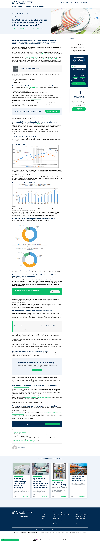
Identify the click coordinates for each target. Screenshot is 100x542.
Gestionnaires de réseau (80, 518)
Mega (46, 58)
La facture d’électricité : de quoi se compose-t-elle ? (76, 42)
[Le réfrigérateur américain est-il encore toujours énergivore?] (59, 471)
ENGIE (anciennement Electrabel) (31, 57)
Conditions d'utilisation (33, 532)
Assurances (27, 6)
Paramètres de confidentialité (62, 532)
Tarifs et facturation (18, 476)
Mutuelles (41, 6)
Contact (71, 2)
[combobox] (78, 66)
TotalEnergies (42, 58)
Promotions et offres (57, 523)
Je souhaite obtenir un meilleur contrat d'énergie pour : (79, 70)
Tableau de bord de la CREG (20, 432)
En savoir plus (25, 496)
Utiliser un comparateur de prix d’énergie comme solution (77, 51)
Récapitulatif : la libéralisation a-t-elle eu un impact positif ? (78, 48)
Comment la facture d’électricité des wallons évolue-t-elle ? (78, 45)
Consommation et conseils (57, 480)
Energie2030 (54, 58)
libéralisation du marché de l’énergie (21, 387)
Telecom (43, 518)
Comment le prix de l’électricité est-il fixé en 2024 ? (31, 68)
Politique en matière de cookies (47, 532)
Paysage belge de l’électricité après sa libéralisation (26, 441)
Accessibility (50, 535)
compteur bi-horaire (23, 127)
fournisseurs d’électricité (36, 99)
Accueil (13, 13)
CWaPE (38, 123)
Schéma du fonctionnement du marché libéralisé (24, 440)
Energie (14, 6)
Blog (18, 13)
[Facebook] (24, 519)
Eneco (49, 58)
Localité (72, 64)
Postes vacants (78, 520)
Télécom (34, 6)
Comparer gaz (56, 518)
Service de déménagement (81, 516)
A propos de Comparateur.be (81, 514)
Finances (20, 6)
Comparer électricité (57, 516)
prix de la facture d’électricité (31, 87)
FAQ (76, 523)
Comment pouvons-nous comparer (78, 532)
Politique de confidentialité (20, 532)
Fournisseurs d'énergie (58, 520)
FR (76, 2)
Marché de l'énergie (24, 13)
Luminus (36, 58)
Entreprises (55, 521)
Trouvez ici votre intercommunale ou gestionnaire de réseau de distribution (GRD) (34, 326)
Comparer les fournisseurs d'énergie (61, 514)
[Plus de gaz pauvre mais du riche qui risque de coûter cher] (78, 469)
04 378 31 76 (65, 2)
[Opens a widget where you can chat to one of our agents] (10, 540)
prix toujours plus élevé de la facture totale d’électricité (37, 397)
